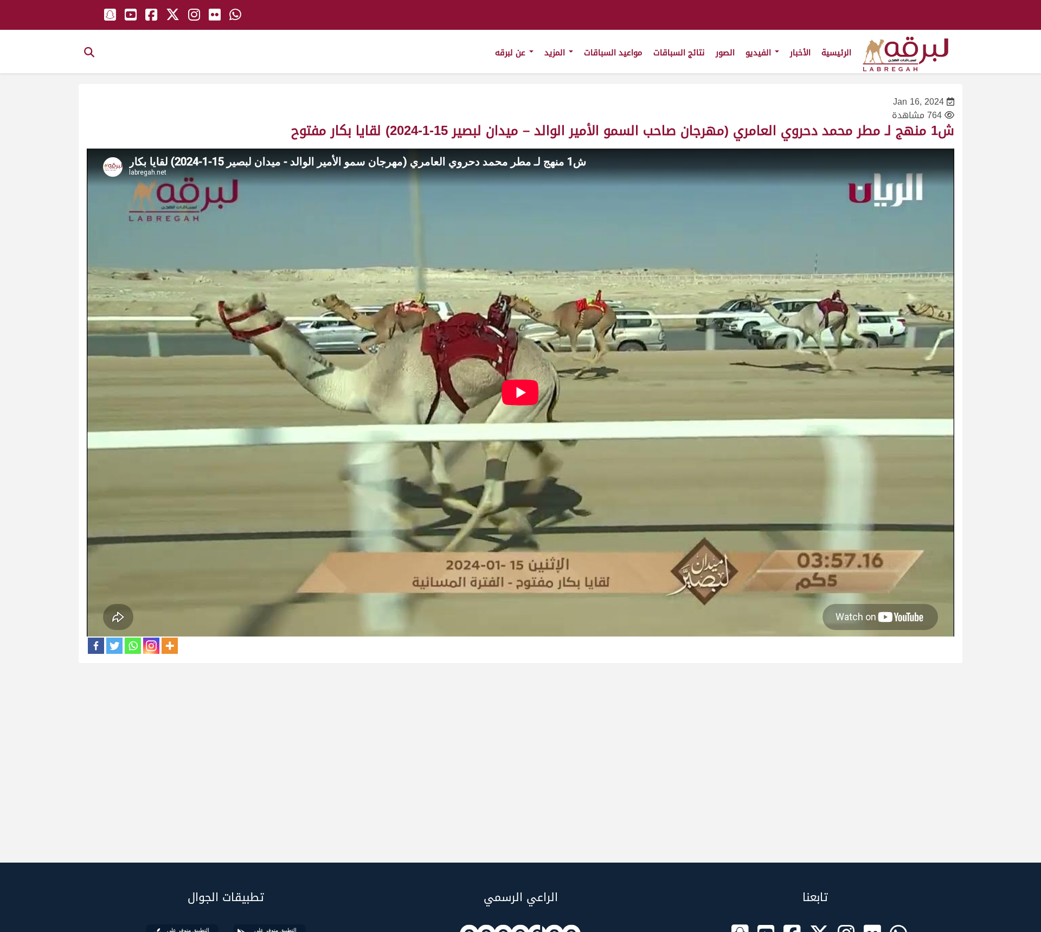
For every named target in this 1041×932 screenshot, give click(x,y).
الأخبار (800, 52)
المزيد (556, 52)
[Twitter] (114, 646)
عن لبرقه (511, 52)
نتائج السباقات (679, 52)
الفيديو (760, 52)
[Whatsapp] (133, 646)
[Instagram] (151, 646)
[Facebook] (96, 646)
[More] (170, 646)
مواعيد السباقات (613, 52)
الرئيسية (836, 52)
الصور (725, 52)
